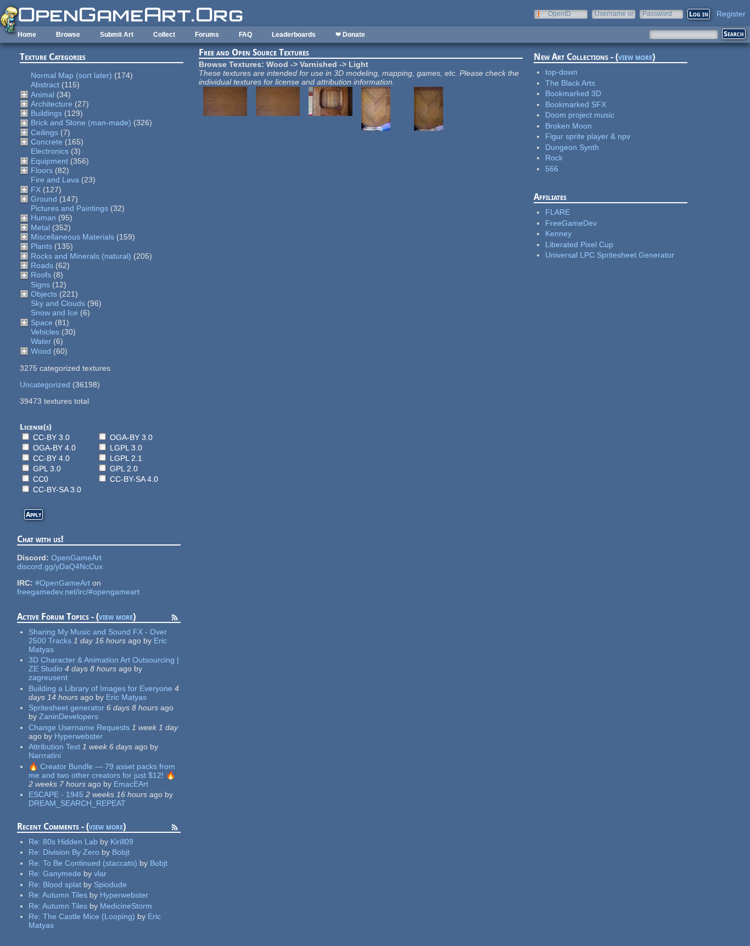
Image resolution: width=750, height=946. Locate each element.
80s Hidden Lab (70, 841)
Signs (40, 284)
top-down (561, 72)
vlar (100, 873)
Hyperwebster (78, 736)
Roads (42, 265)
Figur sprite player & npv (587, 136)
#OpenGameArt (62, 582)
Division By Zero (71, 852)
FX (36, 189)
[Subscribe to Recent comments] (174, 829)
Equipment (49, 161)
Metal (40, 227)
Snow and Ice (54, 312)
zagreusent (48, 677)
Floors (42, 170)
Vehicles (45, 331)
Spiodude (110, 884)
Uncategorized (45, 384)
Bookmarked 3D (573, 93)
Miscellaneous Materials (72, 236)
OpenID (559, 13)
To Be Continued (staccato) (90, 863)
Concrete (47, 141)
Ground (44, 198)
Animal (42, 94)
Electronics (50, 151)
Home (27, 34)
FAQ (245, 34)
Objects (44, 294)
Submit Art (116, 34)
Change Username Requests (79, 727)
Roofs (41, 274)
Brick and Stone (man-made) (81, 122)
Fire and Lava (55, 179)
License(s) (36, 426)
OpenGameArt (76, 557)
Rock (554, 157)
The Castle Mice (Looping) (89, 916)
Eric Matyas (126, 697)
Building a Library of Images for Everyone (100, 688)
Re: (36, 841)
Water (41, 341)
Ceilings (44, 132)
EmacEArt (131, 784)
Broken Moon (568, 125)
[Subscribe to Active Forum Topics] (174, 619)
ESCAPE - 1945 (56, 794)
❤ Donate (350, 34)
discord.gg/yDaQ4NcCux (60, 566)
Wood (41, 351)
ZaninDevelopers (68, 716)
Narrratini (45, 755)
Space (42, 322)
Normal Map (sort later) (71, 75)
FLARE (557, 212)
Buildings (46, 113)
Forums (207, 34)
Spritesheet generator (66, 707)
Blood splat (62, 884)
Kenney (558, 233)
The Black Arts (570, 83)
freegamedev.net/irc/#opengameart (78, 591)
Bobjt (121, 852)
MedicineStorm (126, 906)
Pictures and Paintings (69, 208)
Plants (41, 246)
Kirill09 (121, 841)
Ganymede (62, 873)
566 (551, 168)
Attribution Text (54, 746)
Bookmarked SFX (575, 104)
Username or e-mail (614, 13)
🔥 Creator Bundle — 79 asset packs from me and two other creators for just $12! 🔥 (102, 771)
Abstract (45, 84)
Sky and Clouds (58, 303)
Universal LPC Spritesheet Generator (609, 255)
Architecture (51, 103)
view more (116, 616)
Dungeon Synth (572, 147)
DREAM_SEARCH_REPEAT (77, 803)
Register (731, 13)
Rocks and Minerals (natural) (81, 256)
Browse (68, 34)
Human (43, 217)
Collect (164, 34)
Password (657, 13)
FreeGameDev (571, 223)
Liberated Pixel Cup (579, 244)
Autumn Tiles (64, 895)
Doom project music (579, 114)
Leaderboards (294, 34)
